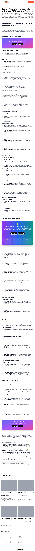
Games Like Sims (20, 541)
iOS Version (19, 536)
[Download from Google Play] (22, 549)
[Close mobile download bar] (25, 549)
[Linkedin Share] (30, 463)
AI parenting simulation (13, 463)
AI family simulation (5, 461)
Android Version (20, 537)
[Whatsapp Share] (31, 463)
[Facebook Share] (28, 463)
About (14, 1)
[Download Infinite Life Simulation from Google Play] (20, 44)
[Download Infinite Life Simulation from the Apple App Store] (13, 233)
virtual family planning (12, 461)
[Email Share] (28, 464)
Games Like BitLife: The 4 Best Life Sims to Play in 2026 (8, 519)
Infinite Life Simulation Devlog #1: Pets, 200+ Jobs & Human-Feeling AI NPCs (8, 494)
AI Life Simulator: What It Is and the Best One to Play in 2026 (26, 493)
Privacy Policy (5, 532)
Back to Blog (5, 469)
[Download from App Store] (19, 549)
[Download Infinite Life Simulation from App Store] (14, 44)
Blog (20, 1)
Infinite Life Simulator (5, 531)
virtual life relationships (21, 463)
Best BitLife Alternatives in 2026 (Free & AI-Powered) (26, 519)
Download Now (31, 1)
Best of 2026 (19, 542)
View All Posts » (3, 476)
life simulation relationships (21, 461)
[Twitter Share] (30, 462)
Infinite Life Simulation (5, 463)
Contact (11, 543)
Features (2, 536)
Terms (2, 532)
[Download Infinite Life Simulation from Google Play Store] (21, 233)
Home (10, 536)
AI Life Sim (19, 538)
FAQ (17, 1)
